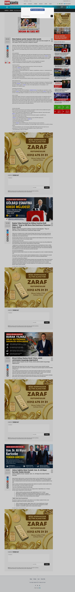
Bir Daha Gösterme (26, 16)
